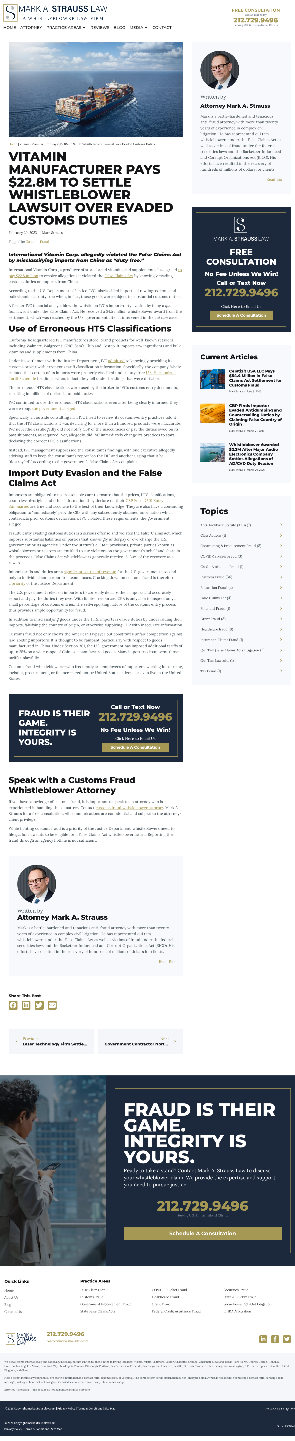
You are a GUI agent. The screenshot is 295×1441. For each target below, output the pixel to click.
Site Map (110, 1408)
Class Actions (210, 535)
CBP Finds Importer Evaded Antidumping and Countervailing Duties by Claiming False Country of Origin (255, 415)
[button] (13, 1005)
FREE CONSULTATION (256, 10)
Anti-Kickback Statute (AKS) (223, 525)
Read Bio (166, 961)
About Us (11, 1297)
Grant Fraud (210, 619)
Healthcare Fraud (165, 1297)
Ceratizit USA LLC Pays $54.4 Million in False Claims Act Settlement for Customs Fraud (255, 378)
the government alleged (53, 408)
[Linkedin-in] (263, 1339)
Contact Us (12, 1311)
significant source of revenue (90, 571)
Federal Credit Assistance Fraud (176, 1311)
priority (18, 583)
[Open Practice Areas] (84, 28)
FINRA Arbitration (237, 1311)
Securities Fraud (236, 1290)
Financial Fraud (212, 608)
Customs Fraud (37, 241)
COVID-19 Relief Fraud (218, 556)
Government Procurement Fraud (106, 1304)
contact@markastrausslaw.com (67, 1341)
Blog (7, 1304)
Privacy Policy (66, 1408)
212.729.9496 (255, 20)
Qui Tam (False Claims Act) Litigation (229, 650)
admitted (116, 360)
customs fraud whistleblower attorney (130, 807)
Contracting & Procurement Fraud (228, 546)
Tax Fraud (208, 671)
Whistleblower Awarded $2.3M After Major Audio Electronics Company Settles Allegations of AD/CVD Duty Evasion (254, 454)
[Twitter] (287, 1339)
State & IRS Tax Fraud (240, 1297)
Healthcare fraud (214, 629)
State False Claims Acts (97, 1311)
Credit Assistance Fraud (219, 566)
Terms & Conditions (89, 1408)
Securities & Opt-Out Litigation (248, 1304)
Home (13, 144)
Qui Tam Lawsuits (214, 660)
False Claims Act (119, 275)
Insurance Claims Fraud (219, 640)
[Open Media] (146, 28)
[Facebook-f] (275, 1339)
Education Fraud (213, 587)
